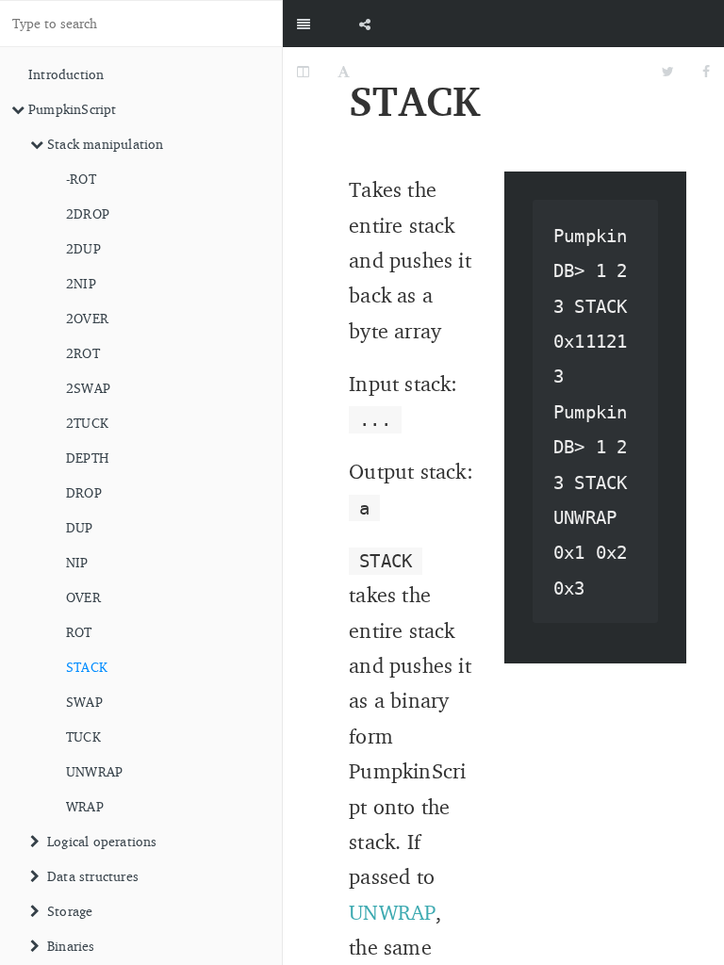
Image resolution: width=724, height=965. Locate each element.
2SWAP (88, 388)
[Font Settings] (343, 70)
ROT (79, 632)
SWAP (84, 702)
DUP (79, 527)
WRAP (85, 806)
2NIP (81, 283)
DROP (84, 492)
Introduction (66, 74)
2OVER (87, 318)
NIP (77, 562)
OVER (83, 597)
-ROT (81, 179)
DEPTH (87, 458)
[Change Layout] (303, 70)
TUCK (83, 736)
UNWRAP (94, 771)
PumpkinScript (72, 109)
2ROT (83, 353)
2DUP (83, 248)
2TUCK (87, 423)
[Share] (365, 23)
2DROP (87, 213)
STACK (86, 667)
